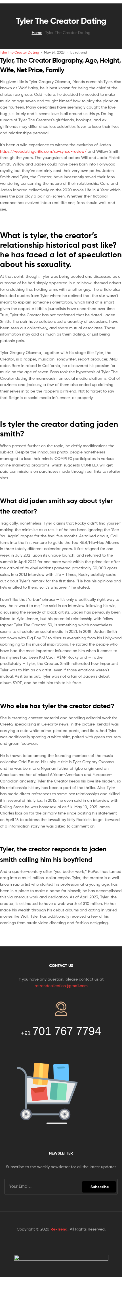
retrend (81, 52)
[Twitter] (55, 1243)
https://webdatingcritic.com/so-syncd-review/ (43, 151)
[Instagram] (78, 1243)
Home (37, 32)
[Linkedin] (67, 1243)
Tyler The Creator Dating (19, 52)
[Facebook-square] (44, 1243)
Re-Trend (59, 1229)
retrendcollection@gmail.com (61, 985)
